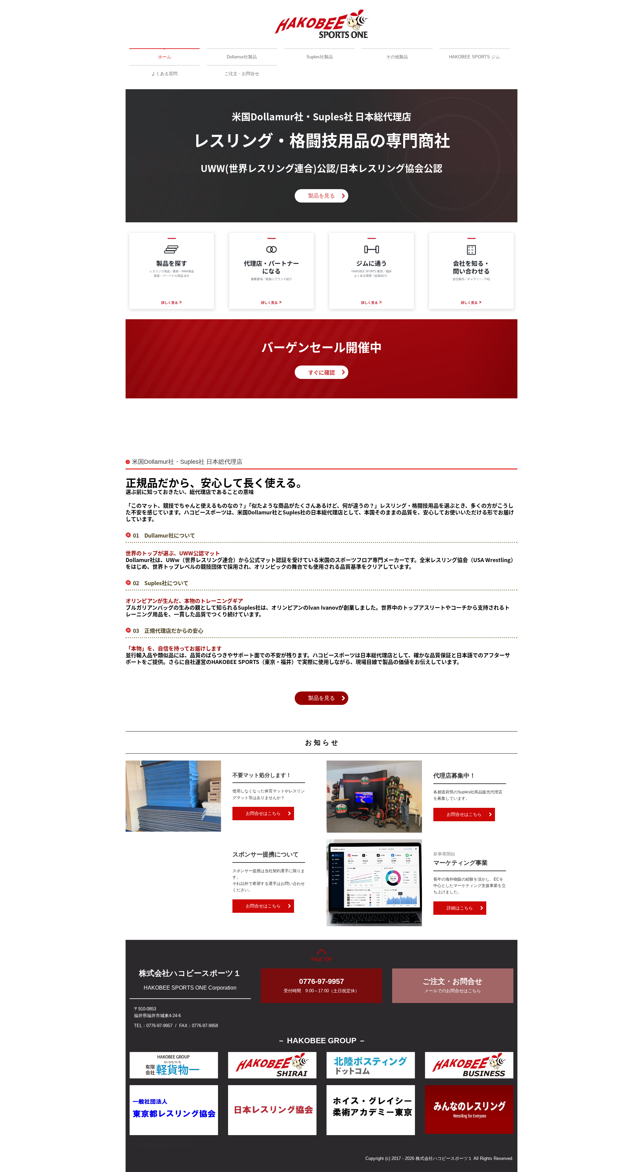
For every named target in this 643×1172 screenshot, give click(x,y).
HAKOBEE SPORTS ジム (474, 56)
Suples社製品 (319, 56)
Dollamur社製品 (242, 56)
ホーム (164, 56)
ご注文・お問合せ (241, 73)
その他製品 (397, 56)
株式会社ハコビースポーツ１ (190, 973)
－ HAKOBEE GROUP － (321, 1040)
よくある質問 (164, 73)
